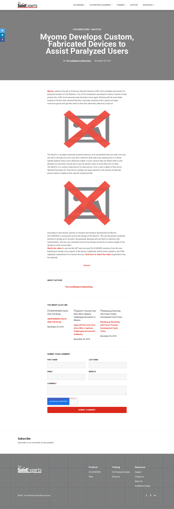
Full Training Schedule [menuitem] (121, 472)
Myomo (50, 91)
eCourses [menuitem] (116, 477)
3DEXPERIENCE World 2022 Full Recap (56, 320)
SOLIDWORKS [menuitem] (78, 5)
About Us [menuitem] (139, 481)
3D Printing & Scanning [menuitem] (100, 5)
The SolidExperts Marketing (79, 287)
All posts (87, 265)
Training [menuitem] (120, 5)
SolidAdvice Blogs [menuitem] (142, 486)
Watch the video (54, 248)
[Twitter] (2, 30)
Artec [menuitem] (91, 477)
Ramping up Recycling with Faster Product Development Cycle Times (110, 326)
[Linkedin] (2, 35)
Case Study (96, 29)
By (77, 61)
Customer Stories (81, 29)
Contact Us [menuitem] (139, 477)
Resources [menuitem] (148, 5)
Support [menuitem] (134, 5)
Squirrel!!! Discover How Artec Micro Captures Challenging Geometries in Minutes (85, 329)
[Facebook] (2, 39)
